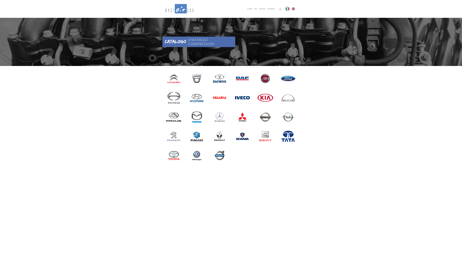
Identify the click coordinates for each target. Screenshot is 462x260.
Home (249, 9)
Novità (262, 9)
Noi (255, 9)
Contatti (271, 9)
